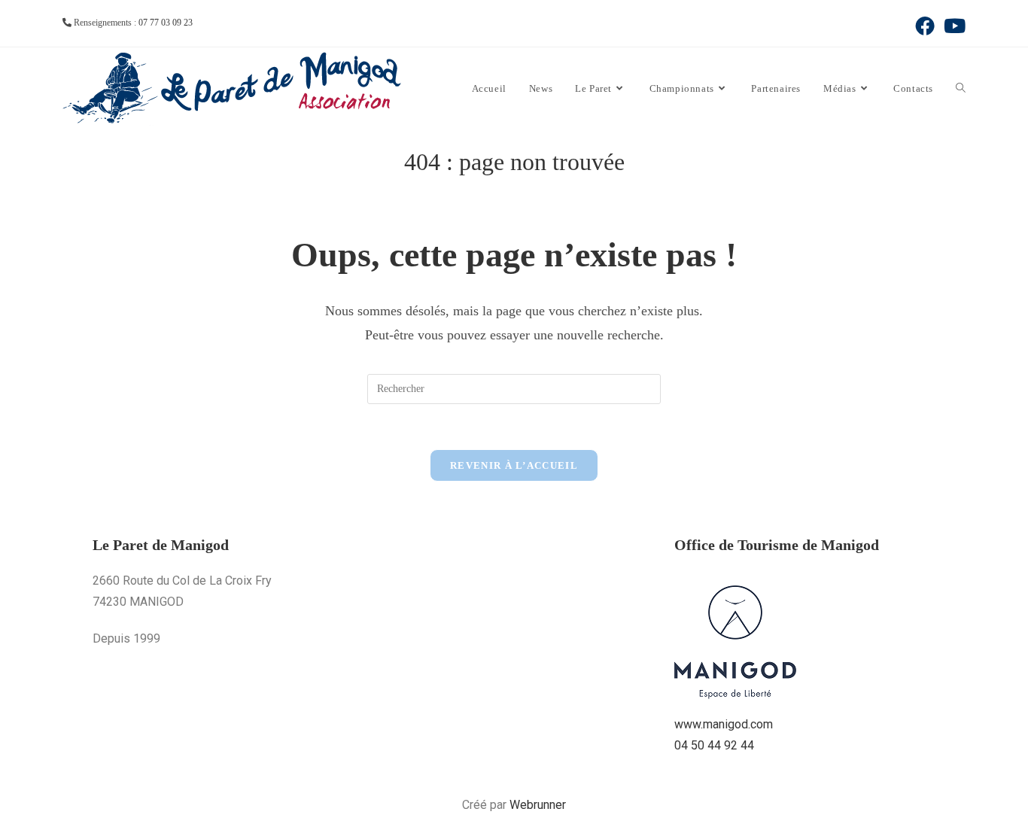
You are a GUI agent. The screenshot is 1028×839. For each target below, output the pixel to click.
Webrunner (537, 805)
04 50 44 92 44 (714, 745)
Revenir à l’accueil (514, 465)
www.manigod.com (723, 724)
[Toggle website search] (960, 88)
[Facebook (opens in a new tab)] (925, 25)
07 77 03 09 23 (165, 22)
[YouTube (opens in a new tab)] (952, 25)
